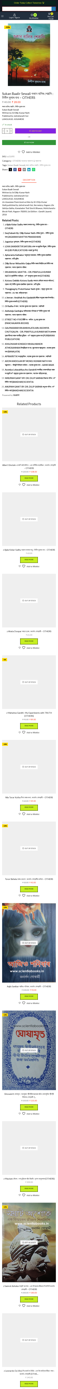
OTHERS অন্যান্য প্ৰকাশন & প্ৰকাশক (27, 161)
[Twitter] (10, 169)
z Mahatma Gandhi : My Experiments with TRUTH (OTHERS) (29, 714)
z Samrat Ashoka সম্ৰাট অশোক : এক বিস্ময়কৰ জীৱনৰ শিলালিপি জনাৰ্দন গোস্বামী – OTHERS (29, 1287)
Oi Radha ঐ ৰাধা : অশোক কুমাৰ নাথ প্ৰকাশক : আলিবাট (24, 306)
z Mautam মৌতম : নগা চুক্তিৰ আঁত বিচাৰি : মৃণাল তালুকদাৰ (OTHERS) (29, 1178)
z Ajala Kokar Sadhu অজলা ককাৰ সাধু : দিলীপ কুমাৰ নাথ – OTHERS (29, 549)
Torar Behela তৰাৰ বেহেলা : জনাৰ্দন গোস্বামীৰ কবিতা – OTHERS (29, 879)
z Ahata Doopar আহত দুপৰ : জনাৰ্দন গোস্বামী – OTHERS (29, 631)
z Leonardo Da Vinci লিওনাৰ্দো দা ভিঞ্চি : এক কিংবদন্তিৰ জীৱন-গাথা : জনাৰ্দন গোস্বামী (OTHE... (29, 1372)
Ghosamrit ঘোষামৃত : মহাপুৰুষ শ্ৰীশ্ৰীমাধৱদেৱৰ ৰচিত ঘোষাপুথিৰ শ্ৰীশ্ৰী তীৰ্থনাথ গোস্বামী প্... (29, 1095)
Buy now (30, 142)
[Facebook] (15, 169)
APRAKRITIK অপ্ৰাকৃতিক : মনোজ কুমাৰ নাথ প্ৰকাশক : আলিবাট (28, 356)
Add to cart (37, 131)
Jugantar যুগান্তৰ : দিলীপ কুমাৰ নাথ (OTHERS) (23, 241)
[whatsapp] (33, 169)
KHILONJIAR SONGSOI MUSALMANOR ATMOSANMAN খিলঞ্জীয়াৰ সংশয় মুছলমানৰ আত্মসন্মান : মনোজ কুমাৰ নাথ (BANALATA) (30, 348)
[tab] (29, 180)
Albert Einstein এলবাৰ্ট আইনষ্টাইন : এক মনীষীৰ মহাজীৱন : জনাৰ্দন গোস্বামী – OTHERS (29, 466)
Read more (29, 478)
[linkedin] (29, 169)
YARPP (16, 395)
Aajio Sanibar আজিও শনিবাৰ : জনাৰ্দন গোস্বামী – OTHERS (29, 986)
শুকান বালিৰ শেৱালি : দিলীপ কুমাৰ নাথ (38, 165)
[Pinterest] (19, 169)
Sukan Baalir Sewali (16, 165)
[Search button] (54, 9)
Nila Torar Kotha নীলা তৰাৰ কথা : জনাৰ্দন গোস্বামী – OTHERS (29, 797)
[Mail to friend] (24, 169)
